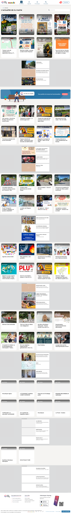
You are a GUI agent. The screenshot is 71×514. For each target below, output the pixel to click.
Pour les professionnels (16, 500)
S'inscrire (65, 94)
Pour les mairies (15, 501)
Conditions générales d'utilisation (29, 500)
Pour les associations (16, 498)
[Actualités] (9, 2)
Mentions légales (27, 498)
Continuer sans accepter (50, 511)
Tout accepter (65, 511)
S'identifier (66, 2)
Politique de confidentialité (29, 499)
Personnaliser (58, 511)
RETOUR (6, 7)
